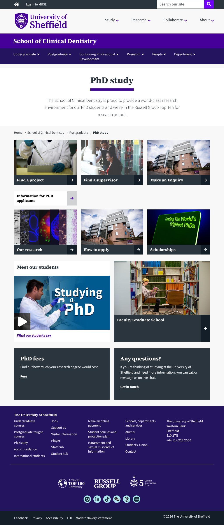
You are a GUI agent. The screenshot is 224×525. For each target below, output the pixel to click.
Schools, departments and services (140, 423)
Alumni (130, 432)
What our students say (34, 335)
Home (18, 132)
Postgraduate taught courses (28, 434)
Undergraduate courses (24, 423)
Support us (58, 428)
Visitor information (64, 434)
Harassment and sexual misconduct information (101, 447)
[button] (27, 54)
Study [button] (110, 20)
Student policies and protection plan (102, 434)
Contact (130, 451)
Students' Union (136, 445)
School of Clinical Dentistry (55, 41)
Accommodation (25, 449)
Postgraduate (78, 132)
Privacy (37, 518)
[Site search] (209, 4)
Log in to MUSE (36, 4)
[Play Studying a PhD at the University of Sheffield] (22, 321)
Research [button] (139, 20)
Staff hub (57, 447)
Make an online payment (98, 423)
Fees (23, 376)
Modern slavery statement (94, 518)
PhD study (21, 443)
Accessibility (54, 518)
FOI (69, 518)
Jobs (54, 421)
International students (29, 456)
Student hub (59, 454)
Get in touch (129, 386)
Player (55, 441)
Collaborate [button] (173, 20)
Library (130, 439)
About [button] (205, 20)
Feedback (21, 518)
